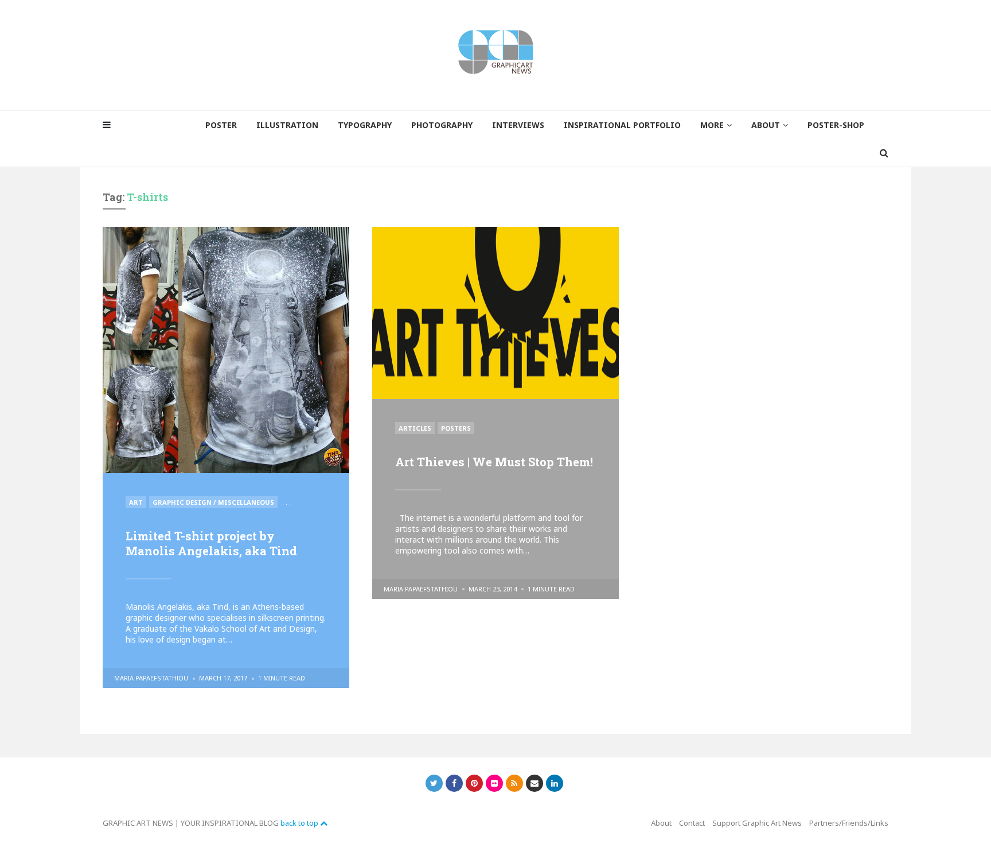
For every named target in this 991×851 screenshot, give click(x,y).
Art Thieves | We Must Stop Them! (494, 461)
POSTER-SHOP (835, 124)
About (661, 823)
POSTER (221, 124)
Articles (415, 428)
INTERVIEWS (518, 124)
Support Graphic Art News (757, 823)
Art (136, 502)
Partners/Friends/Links (848, 823)
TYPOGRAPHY (365, 124)
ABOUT (765, 124)
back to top (300, 823)
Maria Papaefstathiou (151, 678)
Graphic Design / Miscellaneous (213, 502)
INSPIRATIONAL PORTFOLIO (622, 124)
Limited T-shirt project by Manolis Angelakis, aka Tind (211, 543)
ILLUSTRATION (287, 124)
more (712, 124)
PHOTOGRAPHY (442, 124)
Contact (692, 823)
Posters (456, 428)
